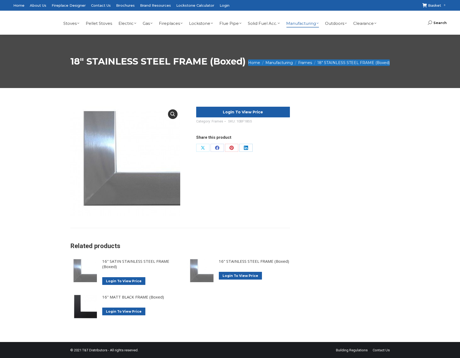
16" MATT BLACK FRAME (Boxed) (133, 297)
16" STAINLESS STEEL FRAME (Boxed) (254, 261)
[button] (173, 114)
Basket (436, 5)
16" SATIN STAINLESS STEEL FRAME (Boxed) (135, 263)
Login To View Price (243, 112)
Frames (217, 121)
